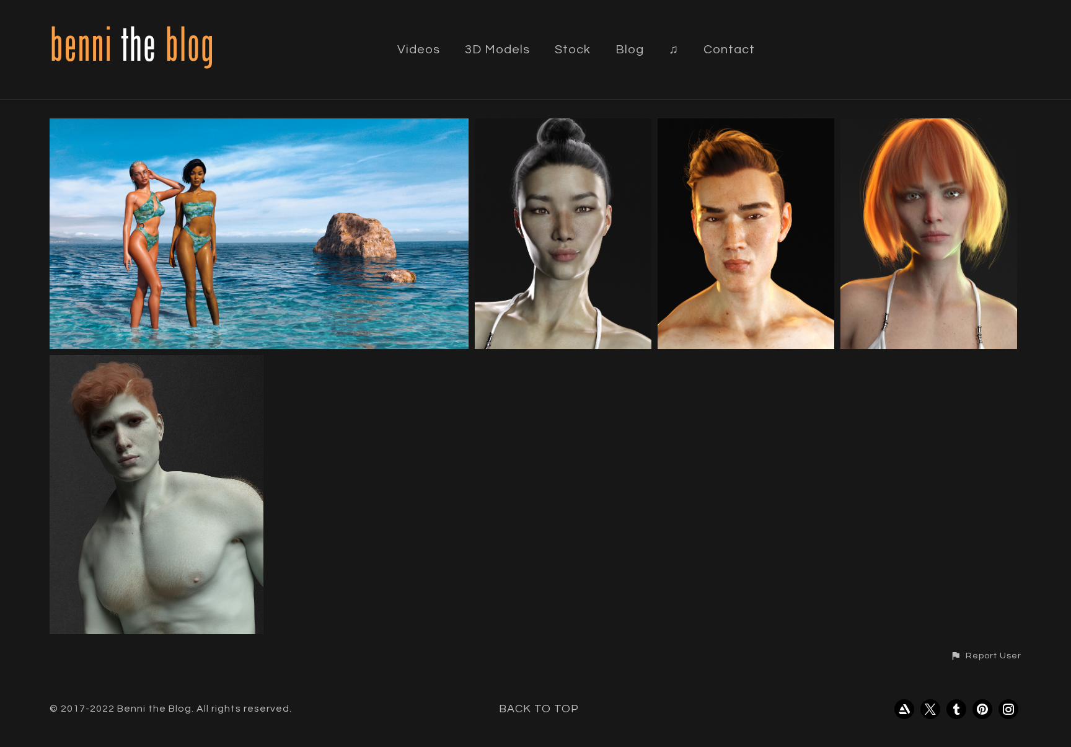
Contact (729, 49)
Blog (629, 49)
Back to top (539, 709)
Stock (573, 49)
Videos (418, 49)
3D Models (497, 49)
